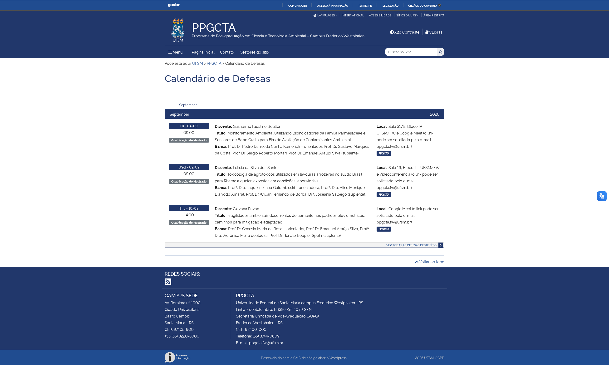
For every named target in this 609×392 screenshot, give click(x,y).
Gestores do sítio (254, 52)
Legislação (390, 5)
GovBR (174, 5)
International (353, 15)
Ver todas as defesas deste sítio (411, 245)
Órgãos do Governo (422, 5)
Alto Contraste (406, 32)
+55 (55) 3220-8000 (182, 335)
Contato (227, 52)
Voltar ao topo (431, 261)
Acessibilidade (380, 15)
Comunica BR (297, 5)
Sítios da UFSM (407, 15)
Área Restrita (433, 15)
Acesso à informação (332, 5)
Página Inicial (203, 52)
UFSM (429, 357)
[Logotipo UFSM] (178, 28)
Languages (326, 15)
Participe (365, 5)
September (188, 104)
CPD (440, 357)
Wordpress (338, 357)
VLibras (435, 32)
